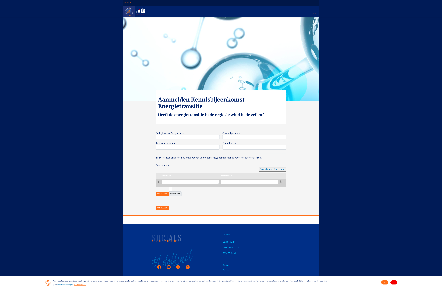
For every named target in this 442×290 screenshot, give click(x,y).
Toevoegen (162, 194)
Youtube (168, 266)
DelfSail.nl (128, 2)
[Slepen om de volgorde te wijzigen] (158, 182)
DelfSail (151, 11)
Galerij (163, 11)
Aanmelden (162, 208)
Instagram (178, 266)
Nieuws (174, 11)
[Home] (129, 11)
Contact (182, 11)
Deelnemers (162, 165)
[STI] (140, 11)
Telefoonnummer (165, 143)
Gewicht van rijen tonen (272, 169)
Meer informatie (80, 285)
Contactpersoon (231, 133)
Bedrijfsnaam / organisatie (170, 133)
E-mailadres (229, 143)
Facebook (160, 266)
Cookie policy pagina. (65, 285)
